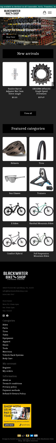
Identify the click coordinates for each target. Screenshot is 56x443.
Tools (5, 348)
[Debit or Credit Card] (23, 436)
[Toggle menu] (49, 12)
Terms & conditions (12, 383)
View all (28, 113)
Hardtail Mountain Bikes (41, 223)
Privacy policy (10, 387)
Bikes (5, 325)
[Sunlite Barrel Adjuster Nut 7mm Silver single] (15, 74)
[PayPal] (19, 436)
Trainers (41, 193)
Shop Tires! (10, 37)
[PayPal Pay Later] (27, 436)
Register (7, 368)
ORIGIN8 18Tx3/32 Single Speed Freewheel (41, 91)
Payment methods (11, 390)
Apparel (6, 341)
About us (7, 380)
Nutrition (7, 352)
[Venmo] (31, 436)
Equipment (8, 338)
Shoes (5, 345)
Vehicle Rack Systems (13, 355)
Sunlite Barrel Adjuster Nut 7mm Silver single (14, 91)
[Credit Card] (36, 436)
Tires (41, 163)
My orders (8, 371)
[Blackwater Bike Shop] (12, 12)
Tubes (5, 335)
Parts (5, 328)
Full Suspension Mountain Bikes (41, 254)
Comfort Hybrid (14, 253)
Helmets (15, 163)
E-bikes (14, 223)
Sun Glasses (14, 193)
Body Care (7, 358)
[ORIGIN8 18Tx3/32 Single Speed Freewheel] (41, 74)
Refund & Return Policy (14, 393)
